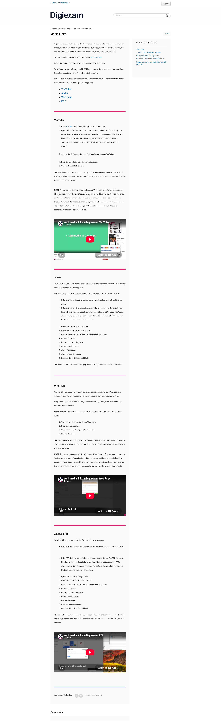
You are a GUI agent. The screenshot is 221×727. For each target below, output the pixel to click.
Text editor (140, 49)
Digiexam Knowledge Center (60, 28)
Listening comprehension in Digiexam (150, 59)
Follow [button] (167, 33)
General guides (87, 28)
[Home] (66, 15)
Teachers (76, 28)
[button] (77, 696)
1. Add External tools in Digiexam (148, 52)
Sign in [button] (166, 4)
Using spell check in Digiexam (147, 56)
